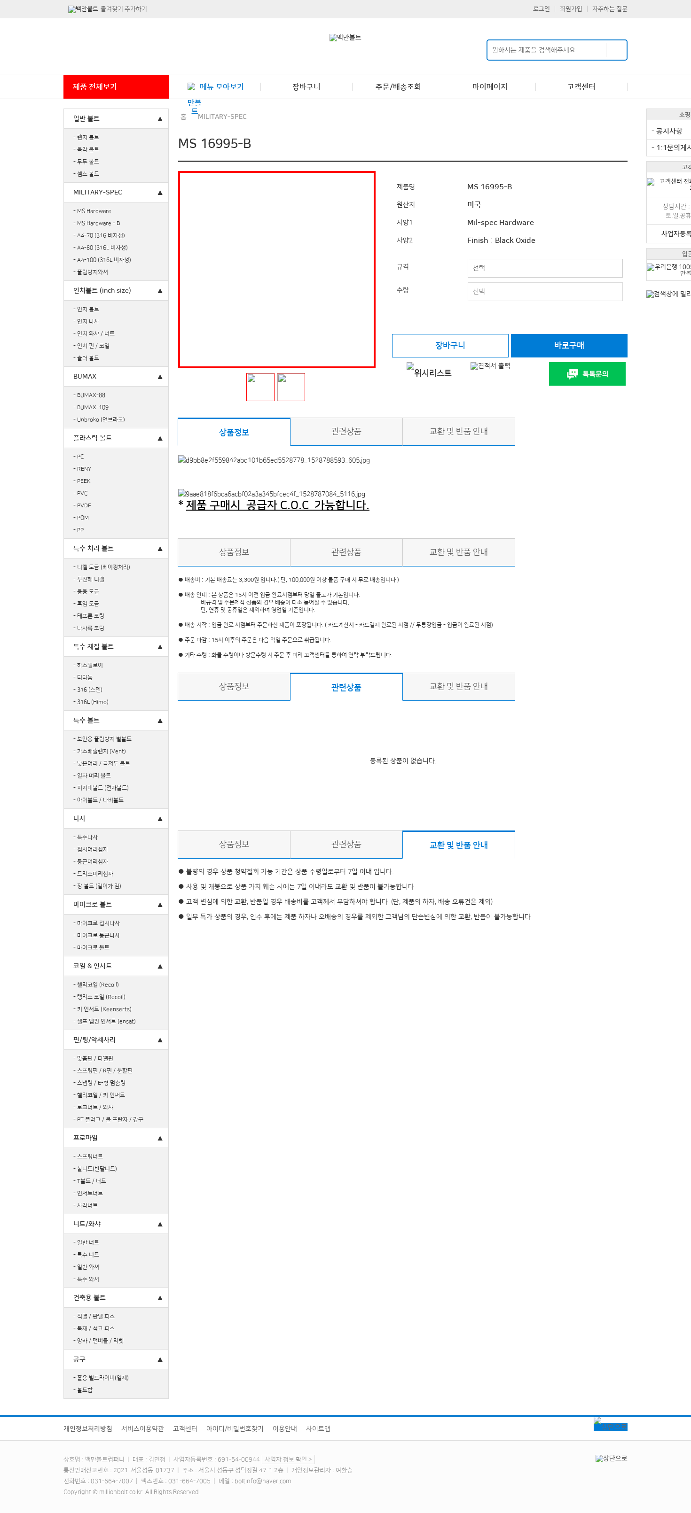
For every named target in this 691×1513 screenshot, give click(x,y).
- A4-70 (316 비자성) (99, 236)
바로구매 (569, 345)
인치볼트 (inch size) (102, 291)
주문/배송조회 (398, 87)
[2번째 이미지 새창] (291, 387)
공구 (79, 1359)
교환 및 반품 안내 (459, 431)
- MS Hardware (92, 211)
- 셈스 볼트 (86, 174)
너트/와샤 (87, 1224)
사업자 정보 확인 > (288, 1459)
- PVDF (82, 506)
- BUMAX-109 (91, 407)
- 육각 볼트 (86, 150)
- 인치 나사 (86, 321)
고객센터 (581, 87)
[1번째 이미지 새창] (260, 387)
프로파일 (85, 1138)
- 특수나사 (85, 837)
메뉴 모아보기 (222, 87)
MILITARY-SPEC (97, 192)
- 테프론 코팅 (88, 616)
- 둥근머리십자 (90, 862)
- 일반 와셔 (86, 1267)
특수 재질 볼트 (93, 647)
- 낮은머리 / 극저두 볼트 (101, 763)
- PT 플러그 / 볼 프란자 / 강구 (108, 1120)
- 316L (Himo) (91, 702)
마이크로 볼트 (92, 904)
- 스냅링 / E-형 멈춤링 (99, 1083)
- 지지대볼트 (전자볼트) (101, 788)
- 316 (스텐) (87, 690)
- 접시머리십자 (90, 849)
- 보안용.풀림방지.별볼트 (102, 739)
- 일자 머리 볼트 (92, 776)
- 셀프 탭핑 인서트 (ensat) (104, 1021)
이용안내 (285, 1429)
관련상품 (346, 431)
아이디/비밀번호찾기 (235, 1429)
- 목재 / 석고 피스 (94, 1329)
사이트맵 (318, 1429)
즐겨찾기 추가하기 (124, 9)
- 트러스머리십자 (93, 874)
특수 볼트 (86, 720)
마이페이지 (490, 87)
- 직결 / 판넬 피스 (94, 1316)
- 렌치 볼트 (86, 137)
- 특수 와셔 (86, 1279)
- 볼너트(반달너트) (95, 1169)
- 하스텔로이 (88, 665)
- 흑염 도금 (86, 604)
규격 (403, 267)
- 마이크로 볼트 (91, 948)
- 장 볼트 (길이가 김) (97, 886)
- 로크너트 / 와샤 (93, 1107)
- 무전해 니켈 (88, 579)
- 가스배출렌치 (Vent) (99, 751)
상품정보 (234, 432)
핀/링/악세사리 (94, 1040)
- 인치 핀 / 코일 (91, 346)
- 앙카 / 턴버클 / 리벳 (98, 1341)
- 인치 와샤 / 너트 (94, 334)
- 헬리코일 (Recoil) (96, 985)
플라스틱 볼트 (92, 438)
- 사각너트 (85, 1206)
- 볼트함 (83, 1390)
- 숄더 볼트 (86, 358)
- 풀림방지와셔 (90, 272)
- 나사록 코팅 (88, 628)
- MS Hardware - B (96, 223)
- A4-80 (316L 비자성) (100, 248)
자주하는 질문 (610, 9)
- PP (78, 530)
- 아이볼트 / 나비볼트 (98, 800)
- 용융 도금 (86, 592)
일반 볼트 (86, 119)
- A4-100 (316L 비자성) (102, 260)
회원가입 (571, 9)
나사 (79, 818)
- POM (81, 518)
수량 (403, 290)
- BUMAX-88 (89, 395)
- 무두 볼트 (86, 162)
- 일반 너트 (86, 1243)
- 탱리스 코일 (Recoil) (99, 997)
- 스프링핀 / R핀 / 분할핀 (103, 1071)
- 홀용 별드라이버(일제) (101, 1378)
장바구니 (306, 87)
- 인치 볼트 (86, 309)
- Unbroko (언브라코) (99, 420)
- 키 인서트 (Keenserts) (102, 1009)
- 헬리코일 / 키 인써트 (99, 1095)
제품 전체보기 (95, 87)
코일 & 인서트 (92, 966)
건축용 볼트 (89, 1298)
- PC (78, 457)
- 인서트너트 (88, 1193)
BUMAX (84, 376)
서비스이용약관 (142, 1429)
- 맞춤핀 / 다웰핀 (93, 1058)
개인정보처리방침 (87, 1429)
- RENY (82, 469)
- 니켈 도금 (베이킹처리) (101, 567)
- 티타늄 (83, 678)
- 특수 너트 (86, 1255)
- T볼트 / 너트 (89, 1181)
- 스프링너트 (88, 1157)
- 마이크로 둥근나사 (96, 935)
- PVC (80, 493)
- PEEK (82, 481)
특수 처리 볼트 (93, 548)
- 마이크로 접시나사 (96, 923)
